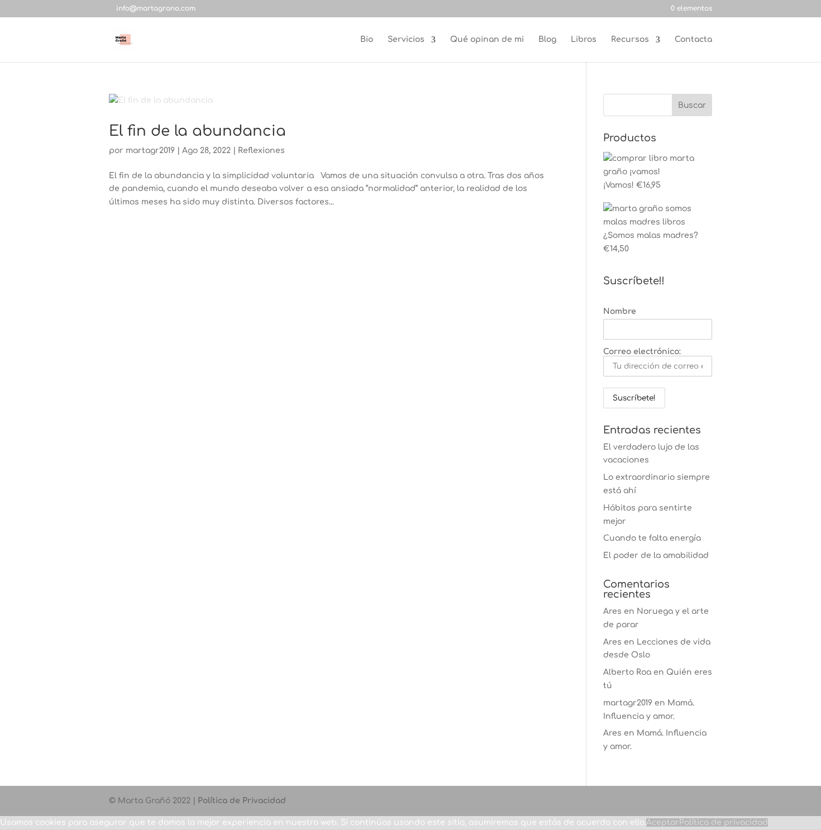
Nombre (619, 311)
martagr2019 (150, 150)
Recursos (630, 40)
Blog (547, 40)
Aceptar (662, 822)
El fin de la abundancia (197, 131)
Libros (583, 40)
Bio (366, 40)
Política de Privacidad (242, 800)
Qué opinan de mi (487, 40)
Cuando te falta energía (652, 538)
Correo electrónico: (642, 351)
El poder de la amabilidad (656, 555)
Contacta (693, 40)
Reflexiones (261, 150)
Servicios (406, 40)
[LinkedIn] (268, 8)
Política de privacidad (723, 822)
